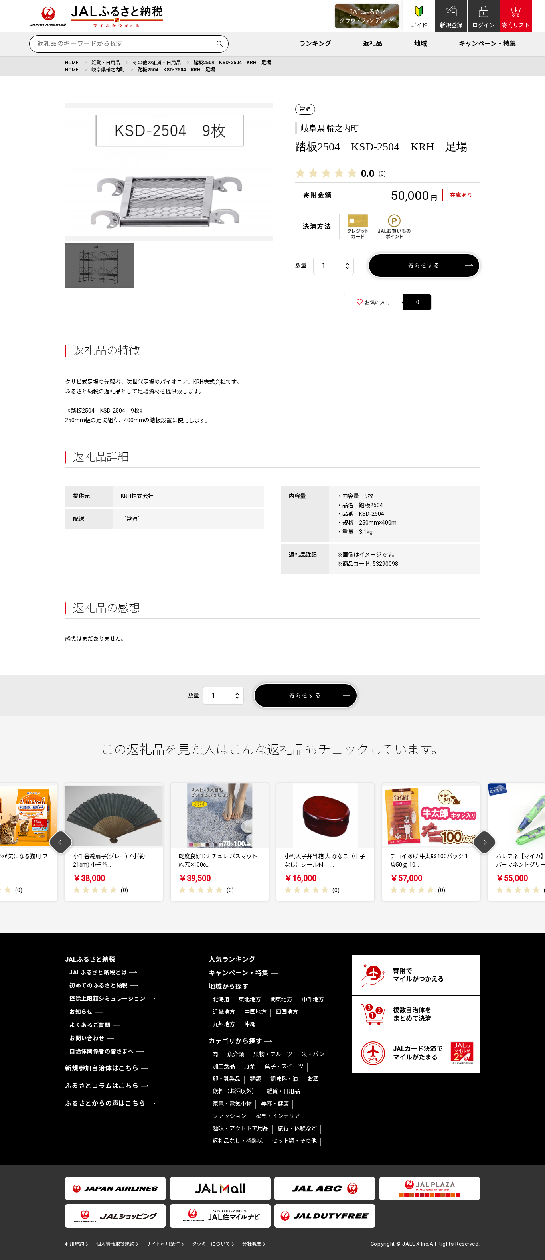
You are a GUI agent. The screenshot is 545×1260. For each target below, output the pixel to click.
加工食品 (224, 1066)
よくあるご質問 (90, 1025)
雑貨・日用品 (105, 62)
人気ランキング (232, 959)
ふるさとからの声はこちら (105, 1103)
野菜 (249, 1066)
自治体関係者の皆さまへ (101, 1051)
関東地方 (281, 999)
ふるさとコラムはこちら (102, 1086)
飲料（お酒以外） (235, 1091)
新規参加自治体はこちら (102, 1068)
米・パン (313, 1054)
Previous (61, 842)
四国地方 (287, 1012)
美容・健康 (275, 1103)
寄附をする (424, 265)
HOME (72, 62)
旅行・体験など (297, 1128)
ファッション (229, 1116)
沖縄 (249, 1024)
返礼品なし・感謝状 (238, 1141)
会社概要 (251, 1244)
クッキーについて (211, 1244)
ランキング (315, 43)
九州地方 (224, 1024)
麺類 (255, 1079)
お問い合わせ (87, 1038)
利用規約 (74, 1244)
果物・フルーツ (272, 1054)
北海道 (221, 999)
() (382, 173)
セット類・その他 (294, 1141)
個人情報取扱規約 (115, 1244)
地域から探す (229, 986)
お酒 (312, 1079)
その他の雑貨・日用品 (157, 62)
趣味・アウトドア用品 (241, 1128)
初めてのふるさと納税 (98, 985)
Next (484, 842)
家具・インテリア (277, 1116)
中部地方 (313, 999)
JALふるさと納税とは (98, 972)
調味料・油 (284, 1079)
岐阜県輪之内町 (108, 70)
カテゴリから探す (235, 1041)
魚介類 (235, 1054)
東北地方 (250, 999)
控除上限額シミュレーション (107, 998)
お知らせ (81, 1012)
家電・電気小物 (232, 1103)
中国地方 (255, 1012)
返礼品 (372, 43)
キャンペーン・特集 (487, 43)
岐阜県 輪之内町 (330, 128)
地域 (420, 43)
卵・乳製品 (227, 1079)
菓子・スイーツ (284, 1066)
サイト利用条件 (163, 1244)
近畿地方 (224, 1012)
